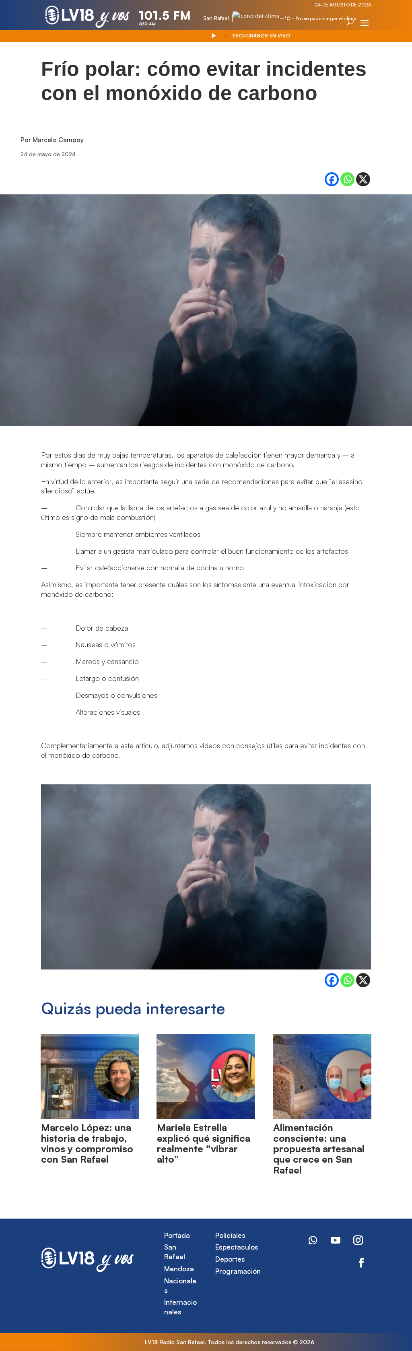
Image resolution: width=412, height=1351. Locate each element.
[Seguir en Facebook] (361, 1263)
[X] (363, 179)
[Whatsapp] (347, 179)
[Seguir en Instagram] (358, 1240)
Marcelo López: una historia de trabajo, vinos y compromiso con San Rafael (87, 1143)
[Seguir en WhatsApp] (313, 1240)
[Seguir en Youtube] (335, 1240)
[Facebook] (332, 179)
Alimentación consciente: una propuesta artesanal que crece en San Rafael (319, 1148)
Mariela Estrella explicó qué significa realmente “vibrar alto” (203, 1143)
